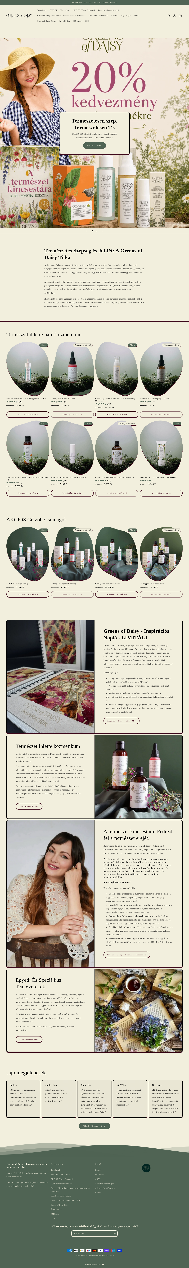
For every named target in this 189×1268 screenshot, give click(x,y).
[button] (169, 16)
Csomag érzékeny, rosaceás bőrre (107, 584)
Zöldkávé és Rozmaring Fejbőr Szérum (154, 399)
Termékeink (55, 1170)
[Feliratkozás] (114, 1233)
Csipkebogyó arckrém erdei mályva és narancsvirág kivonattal (115, 400)
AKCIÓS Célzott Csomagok (62, 1179)
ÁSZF (97, 1179)
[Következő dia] (103, 231)
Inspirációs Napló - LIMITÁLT (121, 721)
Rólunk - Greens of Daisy (94, 1126)
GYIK (53, 1219)
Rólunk (98, 1170)
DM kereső (55, 1214)
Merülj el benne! (94, 145)
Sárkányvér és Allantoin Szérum (63, 399)
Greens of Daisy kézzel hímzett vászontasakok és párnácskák (70, 1189)
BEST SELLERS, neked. (61, 1175)
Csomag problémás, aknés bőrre (152, 584)
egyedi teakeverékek (29, 1039)
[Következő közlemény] (181, 2)
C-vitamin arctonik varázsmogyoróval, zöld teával (114, 477)
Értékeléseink (56, 1210)
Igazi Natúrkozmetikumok (61, 1184)
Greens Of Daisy (86, 1255)
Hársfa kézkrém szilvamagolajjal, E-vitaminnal (158, 477)
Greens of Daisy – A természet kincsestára (126, 955)
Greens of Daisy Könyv (60, 1205)
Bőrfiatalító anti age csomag (17, 584)
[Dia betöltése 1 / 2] (92, 231)
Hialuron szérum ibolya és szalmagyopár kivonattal (26, 399)
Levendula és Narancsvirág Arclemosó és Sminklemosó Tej (27, 478)
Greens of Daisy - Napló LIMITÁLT (65, 1201)
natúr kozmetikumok (29, 806)
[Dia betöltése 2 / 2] (96, 231)
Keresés (98, 1193)
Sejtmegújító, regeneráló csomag (63, 584)
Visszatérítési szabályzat (104, 1184)
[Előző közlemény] (7, 2)
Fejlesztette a (94, 1264)
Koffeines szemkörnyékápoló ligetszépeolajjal (69, 477)
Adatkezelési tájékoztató (105, 1188)
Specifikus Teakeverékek (61, 1196)
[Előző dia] (86, 231)
